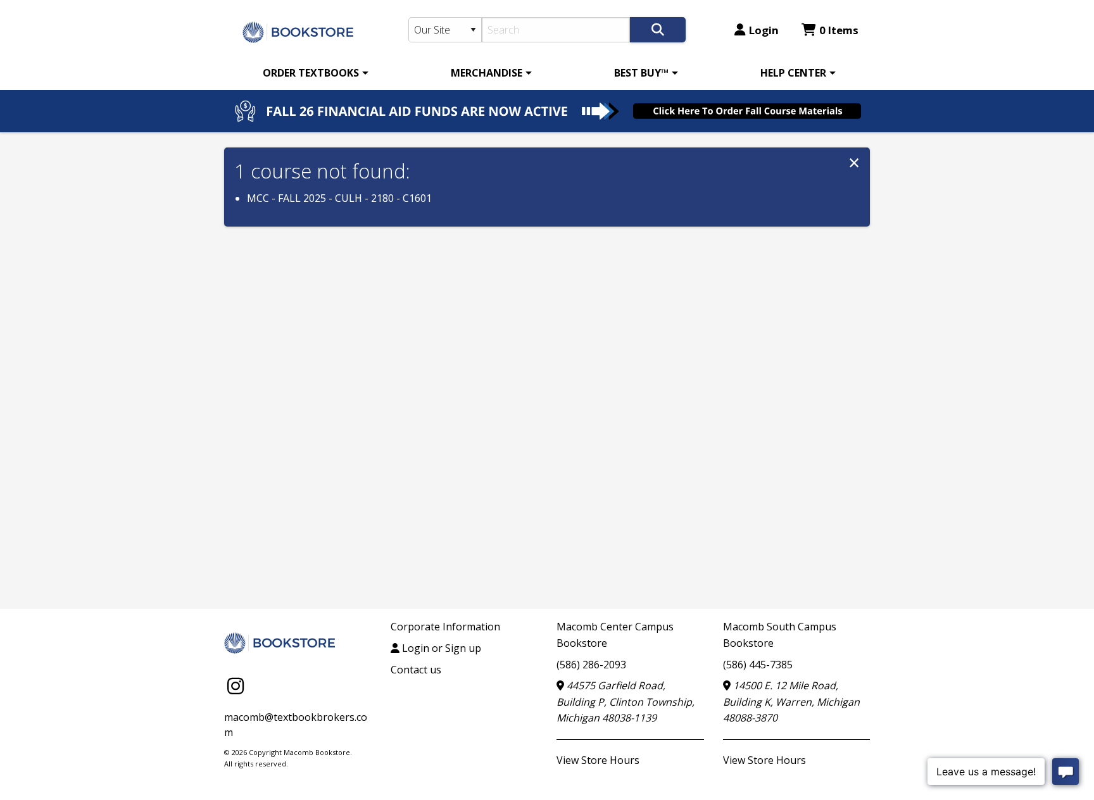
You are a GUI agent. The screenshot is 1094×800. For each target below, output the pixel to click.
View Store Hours (597, 760)
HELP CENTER (793, 73)
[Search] (658, 29)
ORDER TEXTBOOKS (311, 73)
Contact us (416, 670)
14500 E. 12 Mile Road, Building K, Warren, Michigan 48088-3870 (791, 701)
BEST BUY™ (641, 73)
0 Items (838, 30)
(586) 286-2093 (591, 665)
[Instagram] (235, 685)
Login (764, 30)
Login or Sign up (440, 648)
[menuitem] (313, 73)
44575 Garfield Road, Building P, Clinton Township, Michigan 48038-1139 (625, 701)
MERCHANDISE (486, 73)
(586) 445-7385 (758, 665)
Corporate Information (445, 627)
